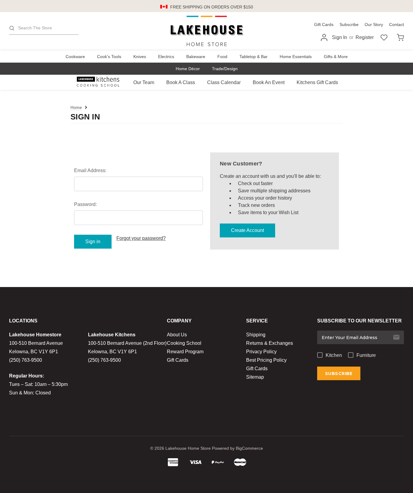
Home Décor (188, 68)
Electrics (166, 56)
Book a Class (180, 82)
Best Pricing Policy (266, 360)
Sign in (339, 37)
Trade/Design (225, 68)
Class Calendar (224, 82)
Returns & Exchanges (269, 343)
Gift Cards (323, 24)
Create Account (247, 230)
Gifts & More (336, 56)
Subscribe (349, 24)
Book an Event (269, 82)
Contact (396, 24)
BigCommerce (249, 448)
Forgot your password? (141, 238)
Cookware (75, 56)
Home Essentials (296, 56)
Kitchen (334, 355)
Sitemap (255, 377)
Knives (139, 56)
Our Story (374, 24)
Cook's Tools (109, 56)
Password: (85, 204)
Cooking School (184, 343)
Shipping (255, 334)
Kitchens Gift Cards (317, 82)
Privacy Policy (261, 351)
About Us (177, 334)
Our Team (143, 82)
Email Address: (90, 170)
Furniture (366, 355)
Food (222, 56)
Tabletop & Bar (253, 56)
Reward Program (185, 351)
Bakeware (195, 56)
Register (365, 37)
